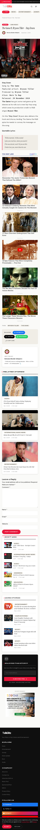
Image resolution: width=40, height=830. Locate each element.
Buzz (3, 759)
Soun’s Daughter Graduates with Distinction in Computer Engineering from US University (24, 620)
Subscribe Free (19, 679)
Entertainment (25, 12)
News (13, 12)
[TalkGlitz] (7, 6)
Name (4, 510)
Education (18, 582)
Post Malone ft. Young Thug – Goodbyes (22, 556)
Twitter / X (8, 808)
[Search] (31, 6)
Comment (6, 487)
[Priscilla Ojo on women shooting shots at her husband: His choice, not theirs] (8, 606)
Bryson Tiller (13, 325)
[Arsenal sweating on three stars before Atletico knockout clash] (8, 643)
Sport (17, 629)
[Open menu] (36, 6)
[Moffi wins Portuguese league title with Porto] (8, 631)
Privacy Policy (6, 791)
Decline (17, 826)
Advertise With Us (7, 778)
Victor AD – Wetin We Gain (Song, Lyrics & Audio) (24, 566)
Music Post (5, 781)
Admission (18, 573)
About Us (5, 772)
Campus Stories (21, 616)
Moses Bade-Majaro (13, 32)
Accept (7, 826)
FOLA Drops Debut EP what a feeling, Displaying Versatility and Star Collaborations (17, 402)
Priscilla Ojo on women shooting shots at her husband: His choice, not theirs (25, 608)
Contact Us (5, 775)
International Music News (15, 432)
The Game (25, 325)
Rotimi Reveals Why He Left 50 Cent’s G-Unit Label (18, 435)
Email (4, 517)
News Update (6, 756)
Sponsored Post (7, 785)
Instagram (8, 813)
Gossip (4, 752)
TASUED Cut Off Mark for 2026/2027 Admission (23, 575)
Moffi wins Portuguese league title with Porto (25, 633)
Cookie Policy (6, 794)
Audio (5, 24)
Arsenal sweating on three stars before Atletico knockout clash (24, 644)
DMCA (4, 788)
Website (5, 524)
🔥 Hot (5, 12)
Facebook (8, 804)
